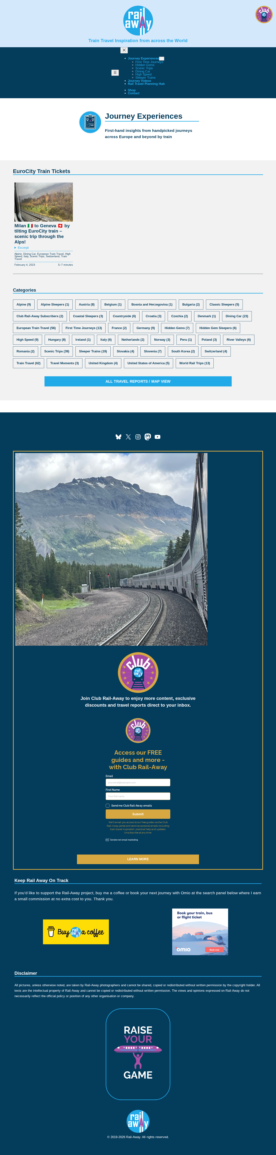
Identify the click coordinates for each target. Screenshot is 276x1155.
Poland (209, 339)
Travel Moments (64, 363)
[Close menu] (124, 50)
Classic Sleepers (224, 304)
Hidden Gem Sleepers (218, 328)
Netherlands (132, 339)
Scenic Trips (37, 256)
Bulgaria (191, 304)
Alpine (18, 253)
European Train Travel (50, 253)
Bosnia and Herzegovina (152, 304)
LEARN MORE (138, 859)
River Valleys (239, 339)
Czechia (179, 316)
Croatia (153, 316)
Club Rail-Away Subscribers (40, 316)
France (119, 328)
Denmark (207, 316)
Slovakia (125, 351)
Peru (186, 339)
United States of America (148, 363)
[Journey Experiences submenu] (161, 59)
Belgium (113, 304)
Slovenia (153, 351)
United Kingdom (103, 363)
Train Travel (29, 363)
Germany (145, 328)
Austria (87, 304)
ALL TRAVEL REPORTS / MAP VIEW (138, 381)
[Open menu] (115, 73)
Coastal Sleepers (88, 316)
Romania (26, 351)
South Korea (183, 351)
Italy (26, 256)
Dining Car (29, 253)
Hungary (57, 339)
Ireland (83, 339)
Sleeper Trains (93, 351)
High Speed (27, 339)
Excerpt (23, 247)
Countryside (124, 316)
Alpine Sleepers (55, 304)
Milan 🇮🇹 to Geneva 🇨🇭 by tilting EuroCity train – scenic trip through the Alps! (42, 233)
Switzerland (53, 256)
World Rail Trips (194, 363)
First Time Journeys (84, 328)
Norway (162, 339)
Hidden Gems (177, 328)
